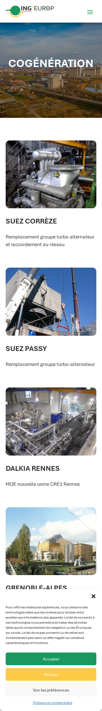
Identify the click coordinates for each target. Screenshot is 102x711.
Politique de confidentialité (52, 703)
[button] (93, 596)
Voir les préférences (51, 690)
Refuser (51, 674)
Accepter (51, 659)
